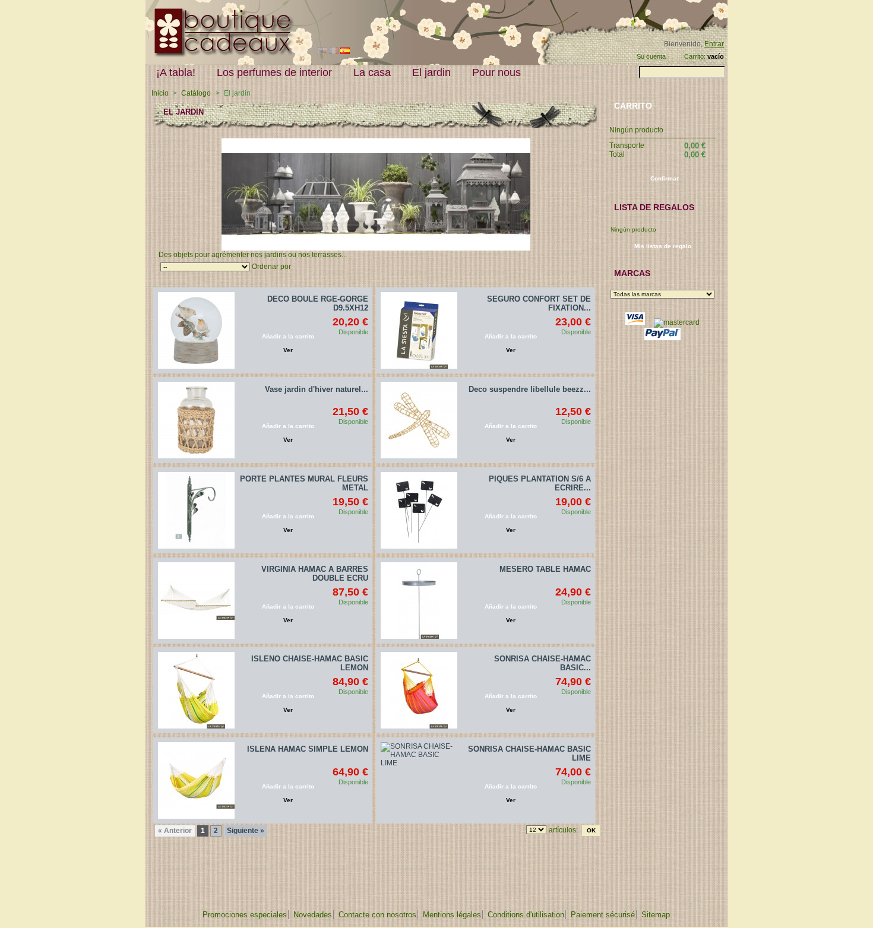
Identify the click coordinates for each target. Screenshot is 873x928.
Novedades (312, 914)
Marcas (632, 273)
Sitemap (655, 914)
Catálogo (196, 93)
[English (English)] (322, 51)
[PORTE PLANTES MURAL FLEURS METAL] (196, 510)
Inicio (160, 93)
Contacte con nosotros (377, 914)
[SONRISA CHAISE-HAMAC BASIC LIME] (419, 780)
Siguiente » (245, 830)
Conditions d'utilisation (526, 914)
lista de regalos (654, 207)
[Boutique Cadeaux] (220, 55)
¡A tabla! (175, 72)
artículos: (563, 830)
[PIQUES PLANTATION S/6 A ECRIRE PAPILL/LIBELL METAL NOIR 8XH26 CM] (419, 510)
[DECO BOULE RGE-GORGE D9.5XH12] (196, 330)
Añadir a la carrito (288, 336)
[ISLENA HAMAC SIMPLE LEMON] (196, 780)
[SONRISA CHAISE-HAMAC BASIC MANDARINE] (419, 690)
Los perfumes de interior (274, 72)
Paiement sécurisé (603, 914)
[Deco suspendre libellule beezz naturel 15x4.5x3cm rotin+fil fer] (419, 420)
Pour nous (496, 72)
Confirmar (664, 178)
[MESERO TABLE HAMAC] (419, 600)
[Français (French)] (334, 51)
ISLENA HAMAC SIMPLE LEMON (307, 749)
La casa (372, 72)
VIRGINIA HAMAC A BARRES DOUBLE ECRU (314, 573)
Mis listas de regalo (662, 246)
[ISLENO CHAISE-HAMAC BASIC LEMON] (196, 690)
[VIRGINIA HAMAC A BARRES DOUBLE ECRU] (196, 600)
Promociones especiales (245, 914)
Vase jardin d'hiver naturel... (316, 389)
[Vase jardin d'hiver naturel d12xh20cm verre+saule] (196, 420)
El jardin (431, 72)
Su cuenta (651, 56)
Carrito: (695, 56)
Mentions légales (452, 914)
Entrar (714, 44)
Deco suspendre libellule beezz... (530, 389)
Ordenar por (271, 266)
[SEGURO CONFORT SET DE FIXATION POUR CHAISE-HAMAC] (419, 330)
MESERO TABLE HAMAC (545, 569)
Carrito (633, 105)
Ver (288, 350)
